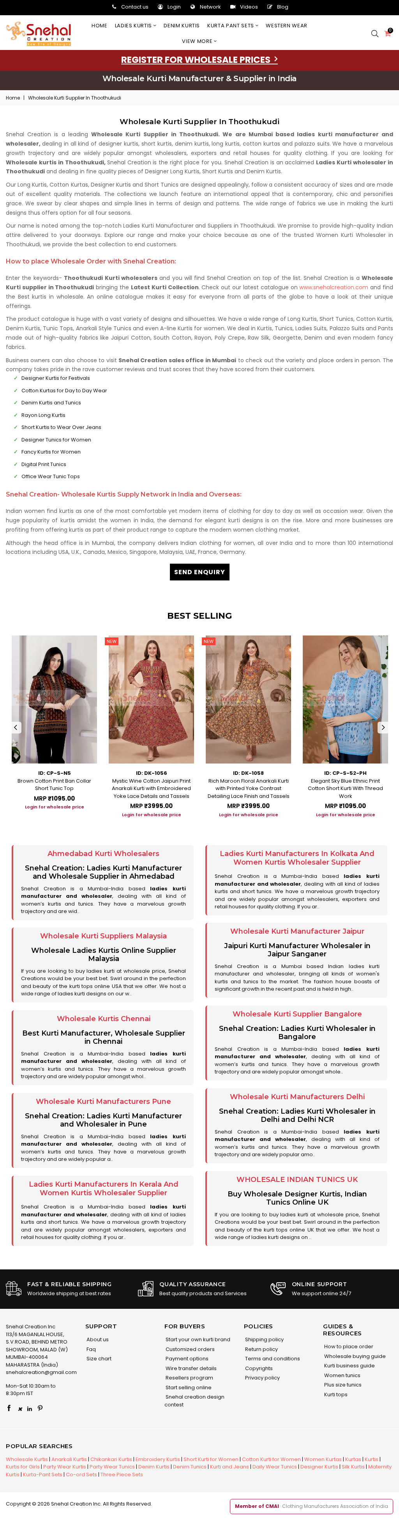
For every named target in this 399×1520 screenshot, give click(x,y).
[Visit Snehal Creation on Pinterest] (40, 1409)
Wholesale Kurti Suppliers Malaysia (103, 936)
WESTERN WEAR (286, 25)
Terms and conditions (272, 1358)
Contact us (134, 7)
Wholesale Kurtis (27, 1459)
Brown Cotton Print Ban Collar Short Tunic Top (54, 784)
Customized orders (189, 1349)
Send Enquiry (199, 572)
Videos (249, 7)
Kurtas (353, 1459)
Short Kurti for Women (211, 1459)
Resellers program (188, 1377)
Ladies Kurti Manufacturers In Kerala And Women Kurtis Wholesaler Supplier (103, 1188)
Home (100, 25)
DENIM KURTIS (182, 25)
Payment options (186, 1358)
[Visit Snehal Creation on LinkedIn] (29, 1409)
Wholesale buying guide (354, 1356)
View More (198, 41)
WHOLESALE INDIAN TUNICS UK (297, 1179)
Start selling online (188, 1387)
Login (174, 7)
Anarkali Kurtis (69, 1459)
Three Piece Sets (122, 1474)
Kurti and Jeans (229, 1466)
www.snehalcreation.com (333, 287)
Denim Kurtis (153, 1466)
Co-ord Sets (81, 1474)
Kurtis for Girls (23, 1466)
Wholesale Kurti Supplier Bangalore (297, 1014)
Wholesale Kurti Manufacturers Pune (103, 1101)
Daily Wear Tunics (274, 1466)
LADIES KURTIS (134, 25)
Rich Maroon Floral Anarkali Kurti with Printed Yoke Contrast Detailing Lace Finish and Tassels (249, 788)
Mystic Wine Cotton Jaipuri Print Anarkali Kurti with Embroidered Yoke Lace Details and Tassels (151, 788)
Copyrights (258, 1368)
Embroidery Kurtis (158, 1459)
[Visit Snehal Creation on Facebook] (9, 1409)
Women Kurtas (323, 1459)
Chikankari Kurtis (111, 1459)
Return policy (261, 1349)
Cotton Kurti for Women (271, 1459)
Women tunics (341, 1375)
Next (383, 727)
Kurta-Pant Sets (42, 1474)
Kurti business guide (349, 1365)
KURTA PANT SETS (231, 25)
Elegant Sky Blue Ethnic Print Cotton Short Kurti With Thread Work (345, 788)
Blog (282, 7)
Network (210, 7)
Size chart (98, 1358)
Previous (15, 727)
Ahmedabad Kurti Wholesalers (103, 853)
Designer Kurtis (319, 1466)
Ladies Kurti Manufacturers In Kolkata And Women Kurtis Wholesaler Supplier (297, 858)
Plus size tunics (342, 1384)
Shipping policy (264, 1339)
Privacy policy (262, 1377)
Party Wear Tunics (112, 1466)
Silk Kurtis (353, 1466)
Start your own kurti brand (197, 1339)
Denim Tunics (190, 1466)
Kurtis (371, 1459)
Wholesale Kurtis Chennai (103, 1019)
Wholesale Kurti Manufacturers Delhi (297, 1097)
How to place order (348, 1346)
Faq (90, 1349)
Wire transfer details (190, 1368)
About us (97, 1339)
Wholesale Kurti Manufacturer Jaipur (297, 931)
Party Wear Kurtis (64, 1466)
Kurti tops (335, 1394)
